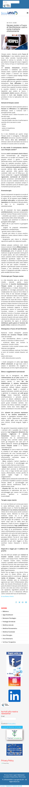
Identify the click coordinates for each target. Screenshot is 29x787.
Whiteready (22, 777)
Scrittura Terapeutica (9, 642)
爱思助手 (10, 786)
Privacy (6, 775)
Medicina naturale (8, 625)
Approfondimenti (7, 615)
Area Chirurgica (7, 635)
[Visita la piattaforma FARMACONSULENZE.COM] (14, 734)
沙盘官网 (19, 786)
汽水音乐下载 (4, 786)
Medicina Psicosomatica (9, 628)
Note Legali (13, 775)
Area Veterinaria (7, 639)
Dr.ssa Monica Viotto (7, 596)
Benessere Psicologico (9, 618)
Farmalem (6, 777)
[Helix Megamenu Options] (27, 12)
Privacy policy (12, 723)
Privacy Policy (6, 763)
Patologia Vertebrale (8, 622)
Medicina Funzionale (8, 632)
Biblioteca (5, 611)
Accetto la (8, 723)
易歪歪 (15, 786)
